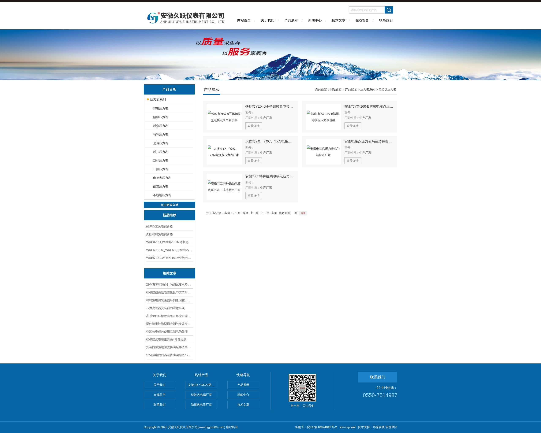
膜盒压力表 (160, 125)
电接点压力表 (162, 178)
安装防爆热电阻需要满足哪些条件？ (169, 347)
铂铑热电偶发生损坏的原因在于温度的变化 (169, 300)
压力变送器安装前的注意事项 (165, 308)
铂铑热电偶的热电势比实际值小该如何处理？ (169, 355)
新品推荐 (169, 215)
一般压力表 (160, 169)
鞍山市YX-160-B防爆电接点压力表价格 (368, 106)
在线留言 (362, 20)
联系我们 (386, 20)
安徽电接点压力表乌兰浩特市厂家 (368, 141)
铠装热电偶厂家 (201, 394)
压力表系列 (158, 99)
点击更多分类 (169, 205)
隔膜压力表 (160, 117)
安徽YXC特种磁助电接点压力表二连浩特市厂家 (269, 176)
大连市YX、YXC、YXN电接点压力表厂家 (269, 141)
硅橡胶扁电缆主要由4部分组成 (166, 339)
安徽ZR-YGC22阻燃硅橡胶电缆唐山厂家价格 (202, 384)
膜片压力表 (160, 151)
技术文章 (338, 20)
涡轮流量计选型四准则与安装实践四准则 (169, 323)
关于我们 (267, 20)
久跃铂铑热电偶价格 (159, 234)
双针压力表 (160, 160)
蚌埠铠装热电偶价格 (159, 226)
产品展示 (291, 20)
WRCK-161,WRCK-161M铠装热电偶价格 (169, 242)
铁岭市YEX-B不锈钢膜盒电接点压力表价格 (269, 106)
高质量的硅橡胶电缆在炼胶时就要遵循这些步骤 (169, 316)
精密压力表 (160, 108)
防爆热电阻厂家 (201, 404)
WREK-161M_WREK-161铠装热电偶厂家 (169, 250)
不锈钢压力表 (162, 195)
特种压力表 (160, 134)
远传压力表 (160, 143)
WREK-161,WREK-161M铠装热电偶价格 (169, 257)
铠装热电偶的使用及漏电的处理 (167, 331)
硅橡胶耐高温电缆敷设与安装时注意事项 (169, 292)
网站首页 (244, 20)
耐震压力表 (160, 186)
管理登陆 (391, 427)
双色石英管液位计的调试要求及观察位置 (169, 284)
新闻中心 (315, 20)
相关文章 (169, 273)
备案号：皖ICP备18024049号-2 (316, 427)
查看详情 (254, 125)
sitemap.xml (347, 427)
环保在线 (379, 427)
